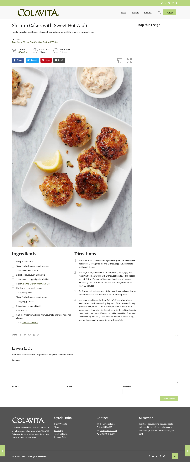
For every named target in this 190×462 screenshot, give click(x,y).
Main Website (60, 424)
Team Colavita (60, 434)
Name (15, 386)
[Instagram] (173, 3)
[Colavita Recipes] (38, 12)
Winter (54, 42)
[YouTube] (165, 3)
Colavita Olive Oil (30, 322)
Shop (170, 12)
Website (127, 386)
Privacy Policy (61, 437)
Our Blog (58, 430)
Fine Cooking (36, 42)
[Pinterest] (169, 3)
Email (60, 60)
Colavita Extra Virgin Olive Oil (35, 283)
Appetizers (17, 42)
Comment (16, 360)
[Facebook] (157, 3)
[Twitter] (161, 3)
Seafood (47, 42)
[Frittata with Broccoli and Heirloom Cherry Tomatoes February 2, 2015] (2, 450)
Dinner (26, 42)
